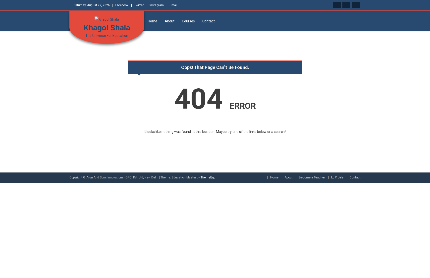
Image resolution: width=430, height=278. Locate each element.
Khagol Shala (107, 27)
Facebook (121, 5)
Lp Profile (337, 177)
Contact (208, 21)
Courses (188, 21)
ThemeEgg (208, 177)
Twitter (139, 5)
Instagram (157, 5)
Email (173, 5)
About (169, 21)
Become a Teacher (312, 177)
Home (152, 21)
